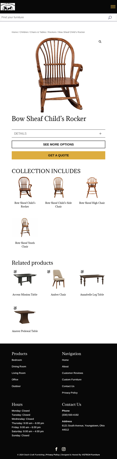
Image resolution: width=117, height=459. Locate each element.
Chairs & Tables (38, 32)
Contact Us (68, 386)
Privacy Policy (70, 392)
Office (15, 379)
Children (24, 32)
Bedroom (17, 360)
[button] (100, 41)
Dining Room (19, 366)
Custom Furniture (72, 379)
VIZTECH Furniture (91, 455)
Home (15, 32)
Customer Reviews (72, 373)
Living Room (19, 373)
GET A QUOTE (58, 155)
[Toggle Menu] (113, 6)
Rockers (52, 32)
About (65, 366)
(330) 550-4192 (70, 415)
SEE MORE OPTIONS (58, 144)
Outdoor (16, 386)
